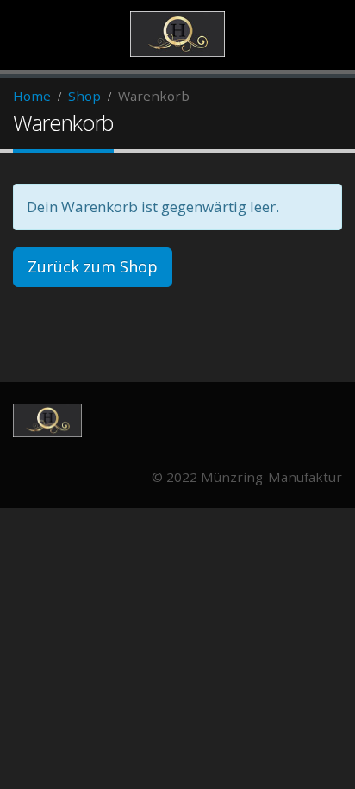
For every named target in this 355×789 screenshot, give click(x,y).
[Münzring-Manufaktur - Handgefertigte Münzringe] (177, 34)
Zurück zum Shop (93, 266)
